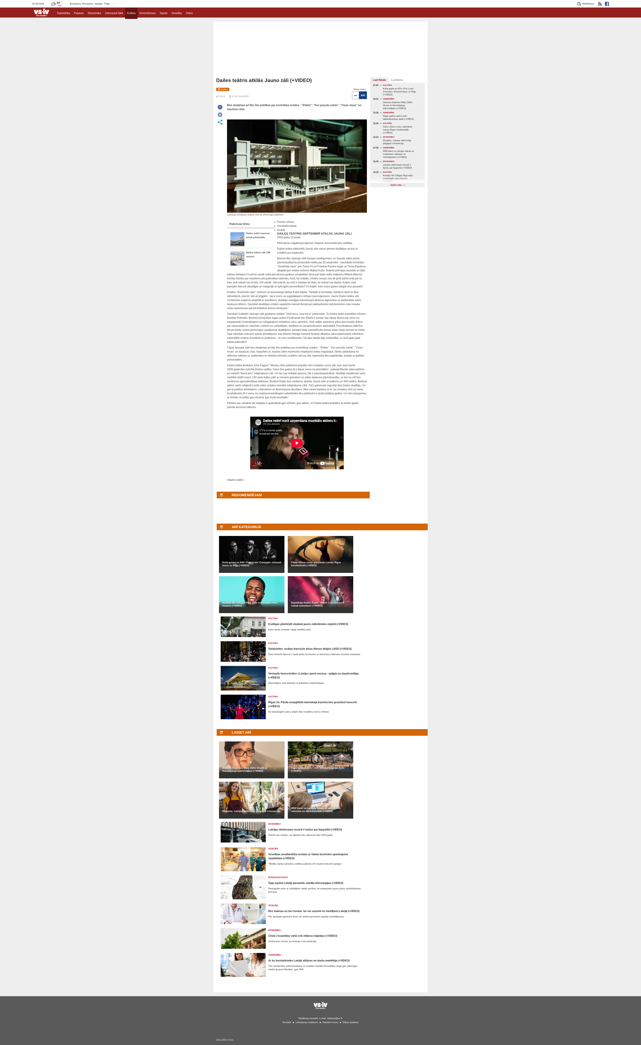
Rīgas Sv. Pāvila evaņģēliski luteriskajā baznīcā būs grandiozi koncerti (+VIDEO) (312, 704)
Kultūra (131, 13)
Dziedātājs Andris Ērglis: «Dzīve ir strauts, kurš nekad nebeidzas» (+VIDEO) (317, 604)
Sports (163, 13)
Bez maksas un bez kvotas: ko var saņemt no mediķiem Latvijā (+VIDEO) (313, 911)
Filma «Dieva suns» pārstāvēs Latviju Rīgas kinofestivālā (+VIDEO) (316, 564)
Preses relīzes (285, 222)
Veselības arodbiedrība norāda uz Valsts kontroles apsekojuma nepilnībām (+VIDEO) (308, 856)
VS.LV (222, 96)
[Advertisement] (320, 52)
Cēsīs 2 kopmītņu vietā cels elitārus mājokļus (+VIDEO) (302, 935)
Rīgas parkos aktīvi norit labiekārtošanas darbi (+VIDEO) (317, 769)
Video (189, 13)
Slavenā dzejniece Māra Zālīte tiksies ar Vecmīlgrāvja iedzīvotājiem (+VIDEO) (244, 769)
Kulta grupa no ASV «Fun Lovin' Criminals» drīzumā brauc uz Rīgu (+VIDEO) (251, 564)
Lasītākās (397, 80)
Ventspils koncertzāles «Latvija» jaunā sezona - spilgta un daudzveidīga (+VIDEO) (313, 675)
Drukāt (281, 230)
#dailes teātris (235, 479)
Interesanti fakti (114, 13)
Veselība (176, 13)
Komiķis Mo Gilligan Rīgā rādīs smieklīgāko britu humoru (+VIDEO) (250, 604)
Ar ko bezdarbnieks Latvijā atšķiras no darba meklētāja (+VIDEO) (309, 960)
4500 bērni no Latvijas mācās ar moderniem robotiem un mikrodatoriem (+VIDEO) (316, 809)
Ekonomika (94, 13)
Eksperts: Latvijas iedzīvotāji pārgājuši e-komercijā (251, 811)
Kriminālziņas (148, 13)
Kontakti (287, 1022)
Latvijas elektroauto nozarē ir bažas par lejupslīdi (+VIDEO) (305, 829)
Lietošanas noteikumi (307, 1022)
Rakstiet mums (330, 1022)
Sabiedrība (63, 13)
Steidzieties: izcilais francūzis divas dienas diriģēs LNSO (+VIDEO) (310, 648)
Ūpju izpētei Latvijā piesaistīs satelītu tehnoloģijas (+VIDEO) (305, 883)
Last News (379, 80)
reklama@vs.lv (335, 1018)
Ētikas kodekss (350, 1022)
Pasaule (79, 13)
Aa (355, 95)
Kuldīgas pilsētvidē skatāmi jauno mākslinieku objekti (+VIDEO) (308, 624)
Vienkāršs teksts (286, 226)
